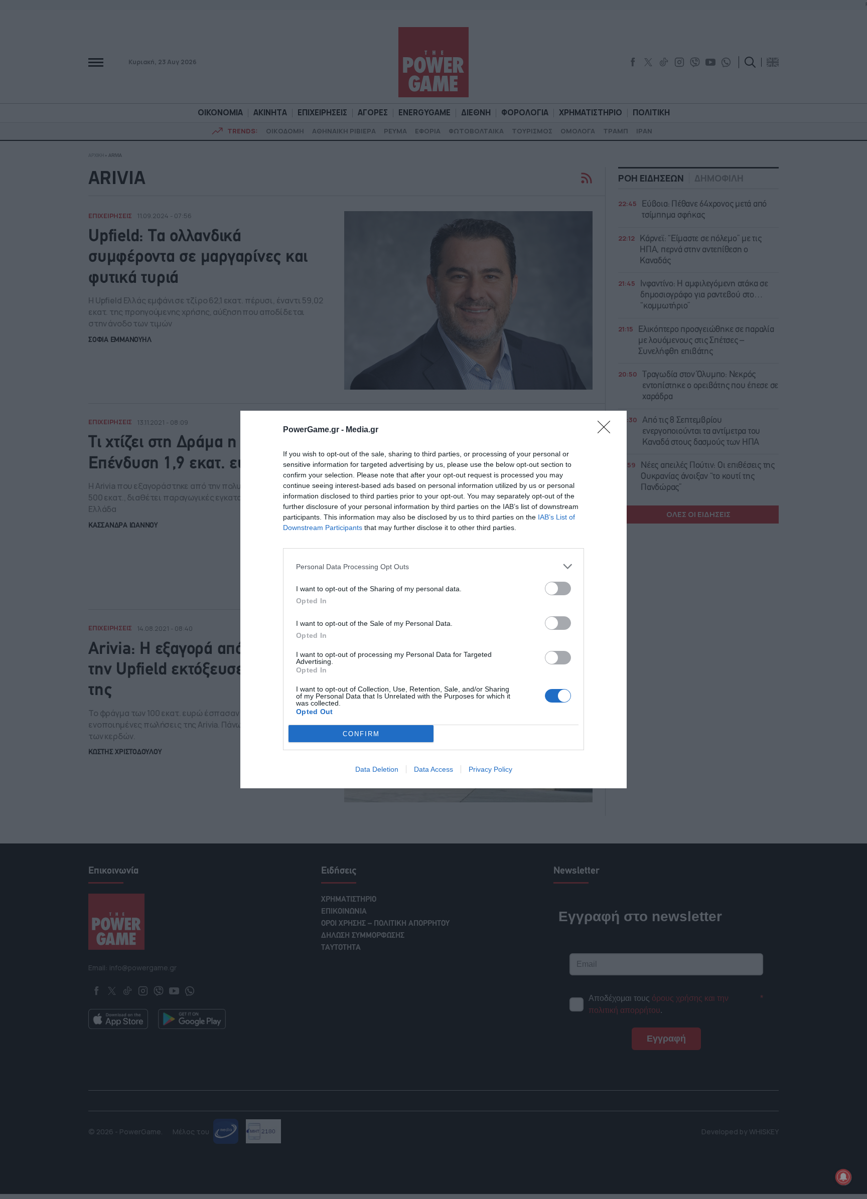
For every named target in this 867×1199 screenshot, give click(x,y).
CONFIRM (361, 734)
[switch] (558, 588)
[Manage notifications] (843, 1177)
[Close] (607, 430)
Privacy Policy (490, 769)
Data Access (433, 769)
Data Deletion (376, 769)
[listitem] (433, 566)
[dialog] (433, 599)
